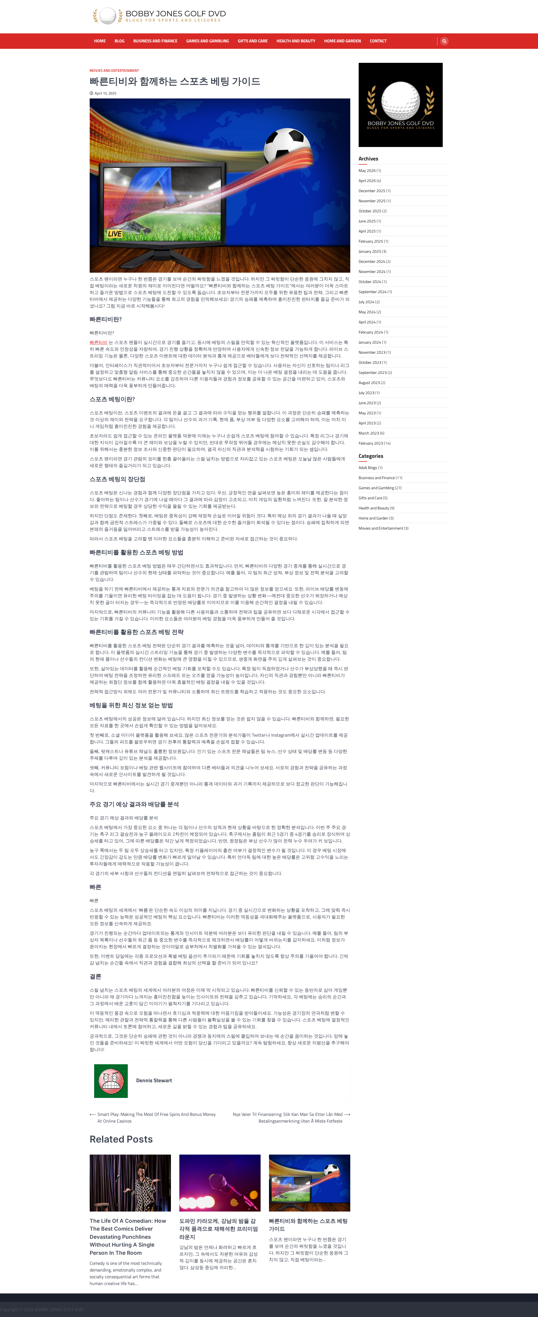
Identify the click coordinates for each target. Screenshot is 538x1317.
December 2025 (372, 191)
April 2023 (367, 423)
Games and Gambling (207, 41)
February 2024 (371, 332)
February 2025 (371, 241)
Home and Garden (342, 41)
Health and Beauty (296, 41)
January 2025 (370, 251)
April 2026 (367, 180)
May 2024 (367, 312)
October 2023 (370, 362)
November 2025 (372, 201)
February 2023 (371, 443)
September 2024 (373, 292)
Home (100, 41)
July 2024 (366, 302)
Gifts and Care (253, 41)
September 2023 (373, 372)
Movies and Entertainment (114, 70)
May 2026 (367, 170)
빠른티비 (99, 342)
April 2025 (367, 231)
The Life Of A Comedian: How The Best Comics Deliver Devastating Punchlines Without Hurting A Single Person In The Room (128, 1237)
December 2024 (372, 261)
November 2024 (372, 271)
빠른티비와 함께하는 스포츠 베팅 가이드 (308, 1225)
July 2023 (366, 393)
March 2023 (369, 433)
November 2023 (372, 352)
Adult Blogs (368, 468)
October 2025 (370, 211)
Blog (119, 41)
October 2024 (370, 281)
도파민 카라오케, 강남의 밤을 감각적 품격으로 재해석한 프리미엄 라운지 (218, 1229)
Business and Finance (155, 41)
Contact (378, 41)
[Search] (444, 41)
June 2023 (367, 403)
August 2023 (369, 382)
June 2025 (367, 221)
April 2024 (367, 322)
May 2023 (367, 413)
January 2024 (370, 342)
